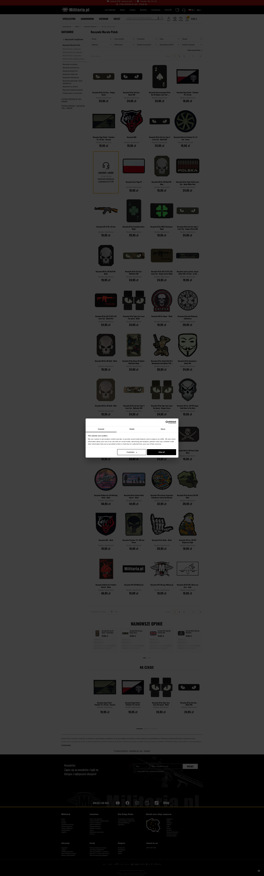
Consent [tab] (101, 429)
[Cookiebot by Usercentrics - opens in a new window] (167, 422)
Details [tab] (132, 429)
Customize (130, 452)
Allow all (161, 452)
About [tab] (163, 429)
